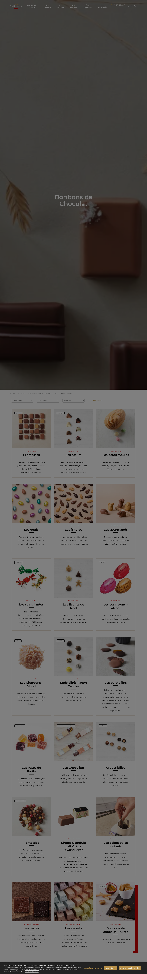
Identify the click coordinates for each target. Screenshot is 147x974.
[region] (73, 968)
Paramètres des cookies (93, 968)
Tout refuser (110, 968)
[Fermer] (143, 968)
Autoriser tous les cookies (129, 968)
